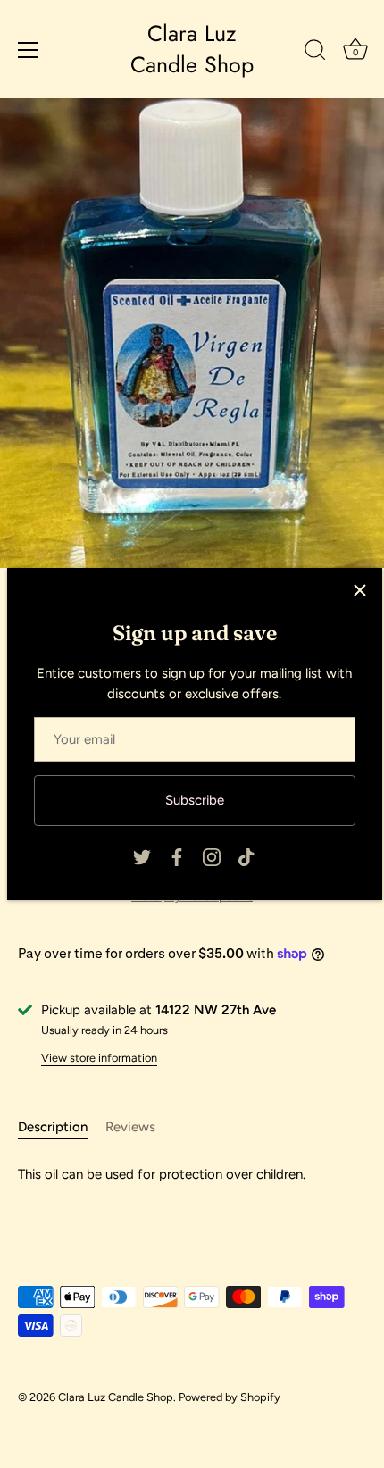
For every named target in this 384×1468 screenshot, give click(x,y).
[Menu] (28, 50)
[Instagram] (212, 856)
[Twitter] (142, 856)
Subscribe (194, 800)
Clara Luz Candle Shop (192, 49)
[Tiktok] (246, 856)
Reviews (130, 1127)
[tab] (61, 1127)
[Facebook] (177, 856)
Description (53, 1127)
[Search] (315, 52)
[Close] (360, 590)
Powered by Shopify (229, 1397)
